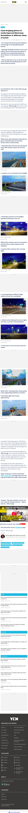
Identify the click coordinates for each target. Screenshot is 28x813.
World (6, 24)
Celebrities (3, 621)
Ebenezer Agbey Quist (16, 39)
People (2, 627)
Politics (2, 676)
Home (2, 24)
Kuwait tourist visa (5, 542)
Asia (2, 614)
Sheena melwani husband (18, 542)
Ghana (2, 662)
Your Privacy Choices (15, 812)
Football (2, 600)
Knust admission (5, 547)
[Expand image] (27, 153)
